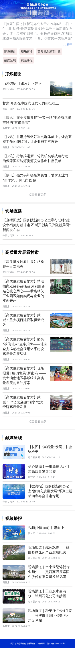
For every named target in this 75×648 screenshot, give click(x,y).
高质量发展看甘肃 (49, 51)
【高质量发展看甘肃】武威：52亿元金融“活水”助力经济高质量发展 (23, 402)
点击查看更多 (37, 194)
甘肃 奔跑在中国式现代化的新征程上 (31, 103)
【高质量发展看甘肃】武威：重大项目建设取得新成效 (23, 320)
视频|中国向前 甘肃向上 (46, 528)
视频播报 (27, 60)
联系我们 (31, 643)
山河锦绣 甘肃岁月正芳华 (22, 83)
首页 (12, 643)
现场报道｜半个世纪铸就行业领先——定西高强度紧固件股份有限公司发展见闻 (49, 572)
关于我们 (21, 643)
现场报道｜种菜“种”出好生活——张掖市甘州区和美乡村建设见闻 (50, 615)
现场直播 (27, 51)
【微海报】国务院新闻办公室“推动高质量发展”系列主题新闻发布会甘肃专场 (50, 491)
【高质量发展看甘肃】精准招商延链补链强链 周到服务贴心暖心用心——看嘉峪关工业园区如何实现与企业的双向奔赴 (24, 291)
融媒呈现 (10, 60)
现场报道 (10, 51)
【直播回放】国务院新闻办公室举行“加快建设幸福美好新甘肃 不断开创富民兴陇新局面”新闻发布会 (37, 225)
